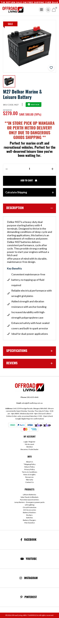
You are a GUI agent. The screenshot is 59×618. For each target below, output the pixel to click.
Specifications (16, 351)
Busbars (29, 515)
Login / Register (29, 442)
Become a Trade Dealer (30, 449)
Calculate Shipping (16, 192)
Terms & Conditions (29, 472)
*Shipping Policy (30, 464)
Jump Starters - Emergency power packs (29, 502)
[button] (51, 68)
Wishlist (29, 447)
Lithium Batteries (29, 494)
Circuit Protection (29, 507)
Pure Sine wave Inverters (29, 500)
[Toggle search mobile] (48, 10)
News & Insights (29, 474)
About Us (29, 462)
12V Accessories (29, 510)
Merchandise (29, 523)
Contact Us (29, 482)
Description (15, 208)
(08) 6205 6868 (29, 397)
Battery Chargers (29, 520)
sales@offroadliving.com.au (29, 403)
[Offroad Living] (13, 9)
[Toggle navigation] (41, 9)
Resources (29, 477)
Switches (29, 518)
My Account (29, 444)
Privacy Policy (29, 469)
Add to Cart (26, 181)
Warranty (29, 480)
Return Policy (29, 467)
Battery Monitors (29, 512)
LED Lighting (29, 505)
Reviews (11, 363)
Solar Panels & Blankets (30, 497)
